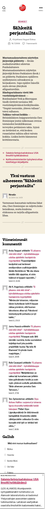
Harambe (10, 454)
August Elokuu (29, 39)
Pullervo (10, 472)
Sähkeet (22, 21)
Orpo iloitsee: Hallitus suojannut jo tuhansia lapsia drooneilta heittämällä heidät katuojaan (25, 404)
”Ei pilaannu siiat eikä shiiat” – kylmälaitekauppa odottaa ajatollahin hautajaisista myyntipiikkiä (25, 255)
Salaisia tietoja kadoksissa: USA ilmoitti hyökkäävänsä (19, 481)
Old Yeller (10, 466)
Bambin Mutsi (12, 460)
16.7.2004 (16, 43)
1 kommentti (31, 43)
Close (43, 475)
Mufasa (9, 449)
